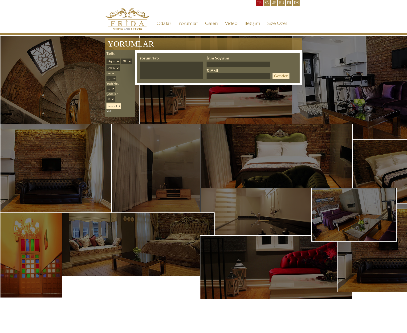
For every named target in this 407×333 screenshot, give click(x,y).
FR (289, 3)
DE (296, 3)
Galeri (211, 23)
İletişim (252, 23)
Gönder (281, 76)
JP (274, 3)
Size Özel (277, 23)
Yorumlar (188, 23)
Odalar (164, 23)
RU (281, 3)
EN (267, 3)
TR (259, 3)
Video (231, 23)
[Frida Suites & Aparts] (127, 29)
